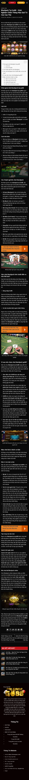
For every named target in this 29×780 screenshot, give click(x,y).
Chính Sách (8, 729)
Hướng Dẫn (4, 8)
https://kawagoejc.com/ (14, 754)
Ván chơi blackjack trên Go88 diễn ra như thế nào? (14, 72)
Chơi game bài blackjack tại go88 (11, 64)
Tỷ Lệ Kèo (15, 736)
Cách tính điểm (9, 67)
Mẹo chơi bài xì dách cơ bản (10, 77)
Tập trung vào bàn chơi (11, 80)
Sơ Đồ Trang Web (9, 766)
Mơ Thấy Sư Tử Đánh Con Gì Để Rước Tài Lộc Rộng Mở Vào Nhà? (17, 668)
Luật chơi (8, 66)
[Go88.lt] (3, 3)
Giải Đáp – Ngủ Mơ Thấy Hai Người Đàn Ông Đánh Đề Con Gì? (16, 652)
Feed (6, 770)
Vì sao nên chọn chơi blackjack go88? (13, 75)
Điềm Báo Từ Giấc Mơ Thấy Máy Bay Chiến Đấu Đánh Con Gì (15, 658)
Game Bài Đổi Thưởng (18, 734)
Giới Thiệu (7, 725)
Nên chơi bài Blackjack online (12, 84)
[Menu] (27, 3)
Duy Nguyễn (19, 17)
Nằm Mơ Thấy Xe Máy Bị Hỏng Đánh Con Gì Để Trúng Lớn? (17, 673)
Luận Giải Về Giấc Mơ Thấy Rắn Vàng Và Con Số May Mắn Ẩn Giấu (16, 663)
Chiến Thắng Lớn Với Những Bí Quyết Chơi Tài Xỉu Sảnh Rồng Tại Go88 (7, 638)
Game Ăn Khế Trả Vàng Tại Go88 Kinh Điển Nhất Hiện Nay (21, 638)
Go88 (18, 739)
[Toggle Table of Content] (24, 62)
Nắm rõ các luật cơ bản (11, 78)
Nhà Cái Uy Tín (15, 741)
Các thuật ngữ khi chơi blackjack (11, 69)
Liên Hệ (7, 727)
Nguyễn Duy (21, 768)
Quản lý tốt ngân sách (11, 82)
